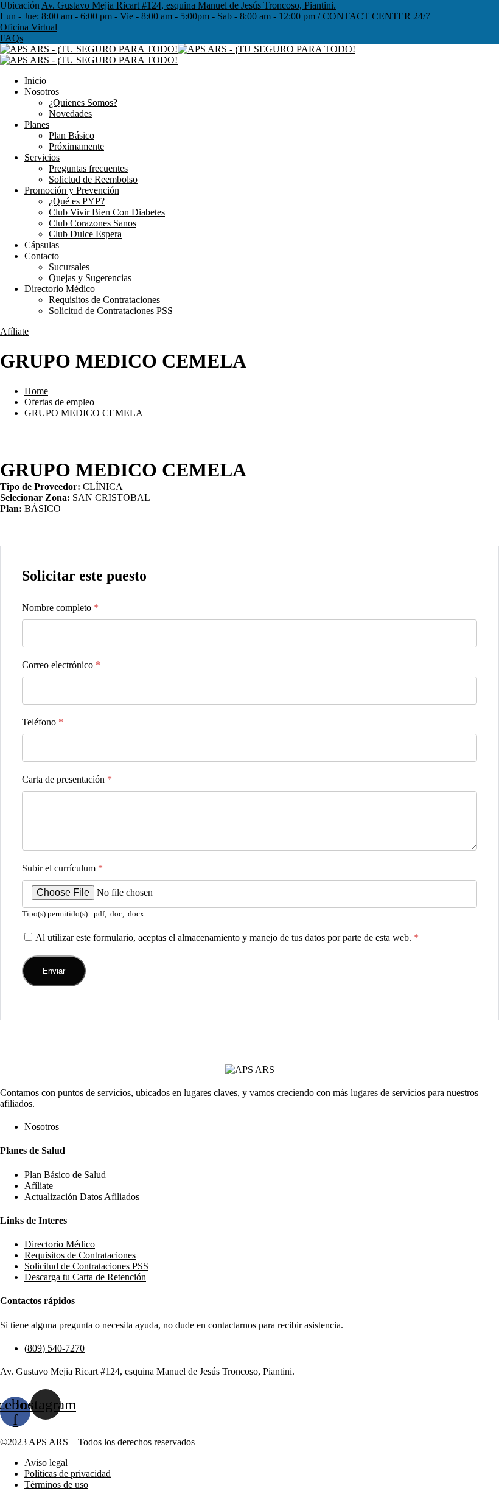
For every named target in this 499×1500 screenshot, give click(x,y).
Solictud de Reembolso (93, 179)
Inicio (35, 80)
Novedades (70, 113)
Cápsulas (41, 245)
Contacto (41, 256)
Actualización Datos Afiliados (81, 1196)
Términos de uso (56, 1484)
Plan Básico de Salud (65, 1175)
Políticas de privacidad (67, 1473)
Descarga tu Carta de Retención (85, 1277)
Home (36, 391)
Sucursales (69, 267)
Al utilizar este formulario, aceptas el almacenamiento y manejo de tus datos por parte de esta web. (227, 937)
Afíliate (14, 331)
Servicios (42, 157)
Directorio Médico (59, 289)
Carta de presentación (67, 779)
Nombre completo (60, 607)
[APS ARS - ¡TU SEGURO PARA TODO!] (89, 49)
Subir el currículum (62, 868)
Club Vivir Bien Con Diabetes (107, 212)
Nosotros (41, 91)
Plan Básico (71, 135)
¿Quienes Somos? (83, 102)
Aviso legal (46, 1462)
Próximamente (76, 146)
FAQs (11, 38)
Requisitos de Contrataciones (104, 300)
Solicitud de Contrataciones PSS (111, 310)
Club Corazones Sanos (92, 223)
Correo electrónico (61, 665)
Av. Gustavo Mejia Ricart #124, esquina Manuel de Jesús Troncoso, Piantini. (188, 5)
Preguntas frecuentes (88, 168)
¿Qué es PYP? (77, 201)
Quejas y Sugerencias (90, 278)
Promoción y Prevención (71, 190)
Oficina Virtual (28, 27)
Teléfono (42, 722)
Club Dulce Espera (85, 234)
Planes (36, 124)
